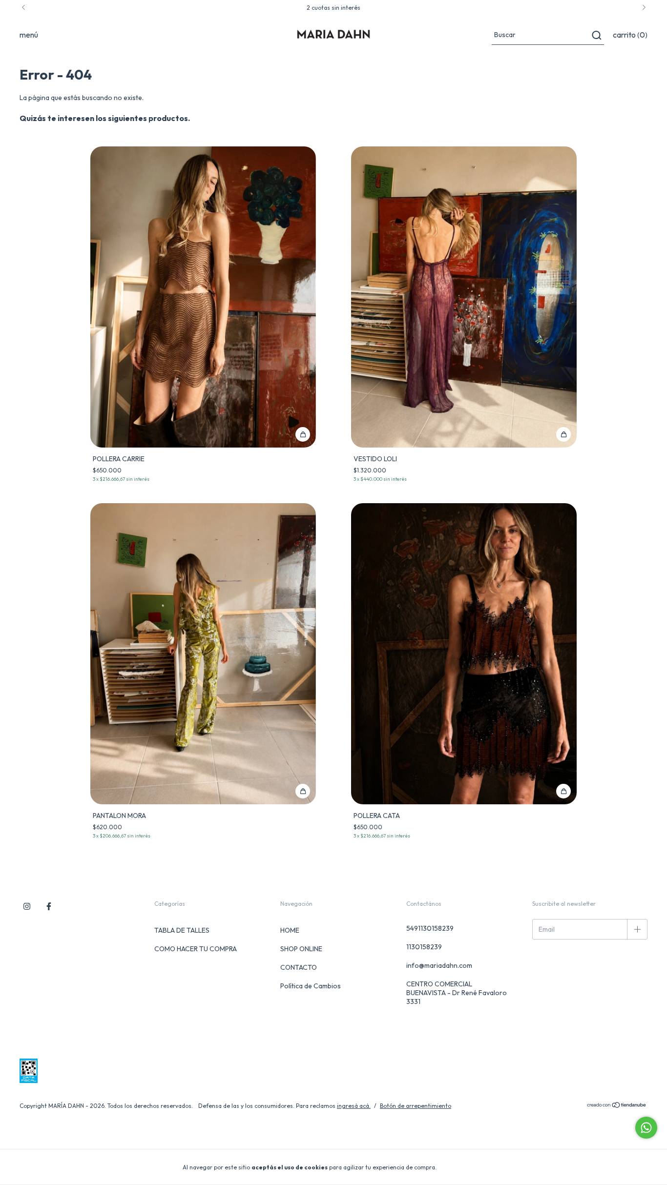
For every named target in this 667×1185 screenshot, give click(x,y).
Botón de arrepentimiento (415, 1105)
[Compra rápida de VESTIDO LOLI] (563, 434)
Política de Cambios (310, 985)
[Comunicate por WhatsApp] (646, 1128)
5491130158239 (430, 928)
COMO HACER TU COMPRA (195, 948)
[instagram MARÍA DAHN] (27, 906)
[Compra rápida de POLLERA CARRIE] (302, 434)
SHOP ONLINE (301, 948)
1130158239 (424, 946)
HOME (289, 930)
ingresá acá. (354, 1105)
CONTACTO (298, 967)
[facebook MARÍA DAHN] (49, 906)
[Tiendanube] (616, 1106)
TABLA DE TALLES (181, 930)
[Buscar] (596, 35)
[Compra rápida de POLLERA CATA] (563, 791)
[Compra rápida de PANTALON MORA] (302, 791)
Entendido (465, 1166)
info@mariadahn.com (439, 965)
